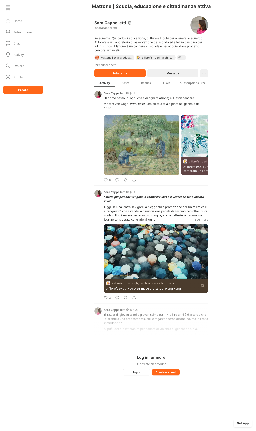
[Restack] (125, 180)
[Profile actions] (204, 73)
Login (136, 372)
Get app (243, 423)
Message (172, 73)
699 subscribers (105, 65)
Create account (166, 372)
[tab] (104, 83)
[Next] (203, 143)
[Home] (8, 8)
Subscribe (120, 73)
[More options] (206, 93)
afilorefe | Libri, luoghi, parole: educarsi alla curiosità (143, 283)
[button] (23, 21)
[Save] (202, 286)
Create (23, 90)
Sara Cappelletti (114, 93)
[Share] (134, 180)
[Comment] (117, 180)
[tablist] (151, 83)
